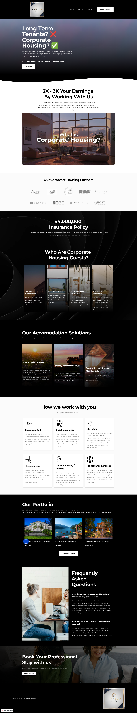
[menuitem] (71, 9)
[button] (68, 139)
